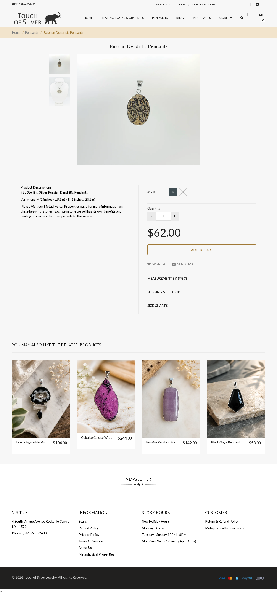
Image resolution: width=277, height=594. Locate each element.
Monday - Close (153, 528)
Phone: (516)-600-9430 (29, 533)
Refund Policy (89, 528)
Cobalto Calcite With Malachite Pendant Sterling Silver (97, 437)
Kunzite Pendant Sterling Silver (162, 442)
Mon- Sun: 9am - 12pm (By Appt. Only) (169, 541)
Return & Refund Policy (222, 521)
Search (83, 521)
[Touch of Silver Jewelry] (37, 17)
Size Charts (157, 305)
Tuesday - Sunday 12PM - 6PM (164, 534)
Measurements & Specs (167, 278)
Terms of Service (91, 541)
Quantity (153, 208)
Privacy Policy (89, 534)
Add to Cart (202, 250)
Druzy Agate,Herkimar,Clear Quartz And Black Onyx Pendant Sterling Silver (32, 442)
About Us (85, 547)
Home (16, 32)
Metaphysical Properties (96, 554)
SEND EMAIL (186, 264)
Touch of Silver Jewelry (40, 577)
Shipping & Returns (163, 292)
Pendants (32, 32)
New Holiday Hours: (156, 521)
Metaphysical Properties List (226, 528)
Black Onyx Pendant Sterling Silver (227, 442)
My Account (164, 4)
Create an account (204, 4)
